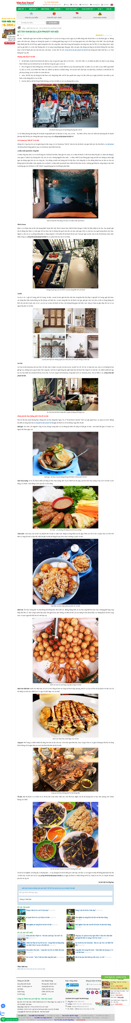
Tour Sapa (104, 1018)
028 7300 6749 (52, 2)
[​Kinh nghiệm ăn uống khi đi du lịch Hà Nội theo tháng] (71, 919)
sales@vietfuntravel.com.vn (80, 1006)
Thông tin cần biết (23, 981)
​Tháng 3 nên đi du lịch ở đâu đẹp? (85, 910)
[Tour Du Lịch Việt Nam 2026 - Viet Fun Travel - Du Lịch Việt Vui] (25, 3)
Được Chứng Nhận (71, 981)
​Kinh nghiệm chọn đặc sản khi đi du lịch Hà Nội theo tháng (93, 925)
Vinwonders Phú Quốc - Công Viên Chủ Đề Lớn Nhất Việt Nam (45, 950)
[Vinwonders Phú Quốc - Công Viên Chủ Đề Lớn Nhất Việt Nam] (21, 952)
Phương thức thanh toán (49, 984)
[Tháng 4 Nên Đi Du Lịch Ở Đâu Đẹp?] (21, 912)
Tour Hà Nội (95, 1018)
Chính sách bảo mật (48, 989)
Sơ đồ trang (21, 994)
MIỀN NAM (32, 9)
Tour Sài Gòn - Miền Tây (24, 1018)
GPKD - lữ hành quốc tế (24, 986)
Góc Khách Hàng (47, 981)
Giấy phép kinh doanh (24, 984)
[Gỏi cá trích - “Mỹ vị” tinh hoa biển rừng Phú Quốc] (21, 959)
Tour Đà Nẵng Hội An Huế (44, 1020)
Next (113, 15)
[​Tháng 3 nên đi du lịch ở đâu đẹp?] (71, 912)
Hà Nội (43, 969)
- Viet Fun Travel (44, 1012)
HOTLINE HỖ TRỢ (12, 1020)
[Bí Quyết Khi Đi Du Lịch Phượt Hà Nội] (21, 919)
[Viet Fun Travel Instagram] (92, 992)
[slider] (100, 35)
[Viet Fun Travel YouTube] (96, 992)
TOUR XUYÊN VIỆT (87, 9)
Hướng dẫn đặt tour (48, 986)
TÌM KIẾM (53, 23)
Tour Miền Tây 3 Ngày (102, 1015)
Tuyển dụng (20, 991)
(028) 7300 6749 (79, 1002)
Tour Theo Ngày (71, 9)
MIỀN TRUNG (45, 9)
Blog (67, 5)
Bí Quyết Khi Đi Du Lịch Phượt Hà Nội (37, 917)
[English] (112, 5)
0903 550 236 (87, 1004)
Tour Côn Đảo (86, 1018)
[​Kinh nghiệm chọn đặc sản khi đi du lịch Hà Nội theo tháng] (71, 926)
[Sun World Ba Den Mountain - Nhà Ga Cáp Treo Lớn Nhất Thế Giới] (71, 944)
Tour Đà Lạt (21, 1020)
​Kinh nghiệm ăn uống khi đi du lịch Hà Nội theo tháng (91, 917)
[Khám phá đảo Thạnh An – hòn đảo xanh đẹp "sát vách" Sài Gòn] (21, 937)
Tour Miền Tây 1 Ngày (53, 1015)
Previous (17, 15)
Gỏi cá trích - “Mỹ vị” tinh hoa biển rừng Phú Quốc (41, 957)
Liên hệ (108, 9)
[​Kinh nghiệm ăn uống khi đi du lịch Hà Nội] (21, 926)
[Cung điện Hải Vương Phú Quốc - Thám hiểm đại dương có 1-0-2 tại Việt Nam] (71, 952)
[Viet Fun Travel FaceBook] (88, 992)
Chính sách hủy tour (48, 991)
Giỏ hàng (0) (96, 5)
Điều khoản (85, 5)
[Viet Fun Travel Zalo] (101, 992)
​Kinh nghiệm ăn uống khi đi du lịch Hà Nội (38, 925)
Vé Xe (99, 9)
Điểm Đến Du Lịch (32, 28)
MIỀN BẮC (57, 9)
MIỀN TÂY (21, 9)
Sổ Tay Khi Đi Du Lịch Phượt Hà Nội (50, 28)
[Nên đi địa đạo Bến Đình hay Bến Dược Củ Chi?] (71, 959)
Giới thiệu (75, 5)
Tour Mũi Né (30, 1020)
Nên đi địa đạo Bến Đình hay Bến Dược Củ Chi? (89, 957)
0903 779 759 (77, 1004)
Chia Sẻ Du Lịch (35, 969)
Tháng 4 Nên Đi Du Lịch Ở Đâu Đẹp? (37, 910)
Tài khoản (106, 5)
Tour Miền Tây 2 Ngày (87, 1015)
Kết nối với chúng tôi (93, 989)
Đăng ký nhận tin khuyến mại (95, 981)
